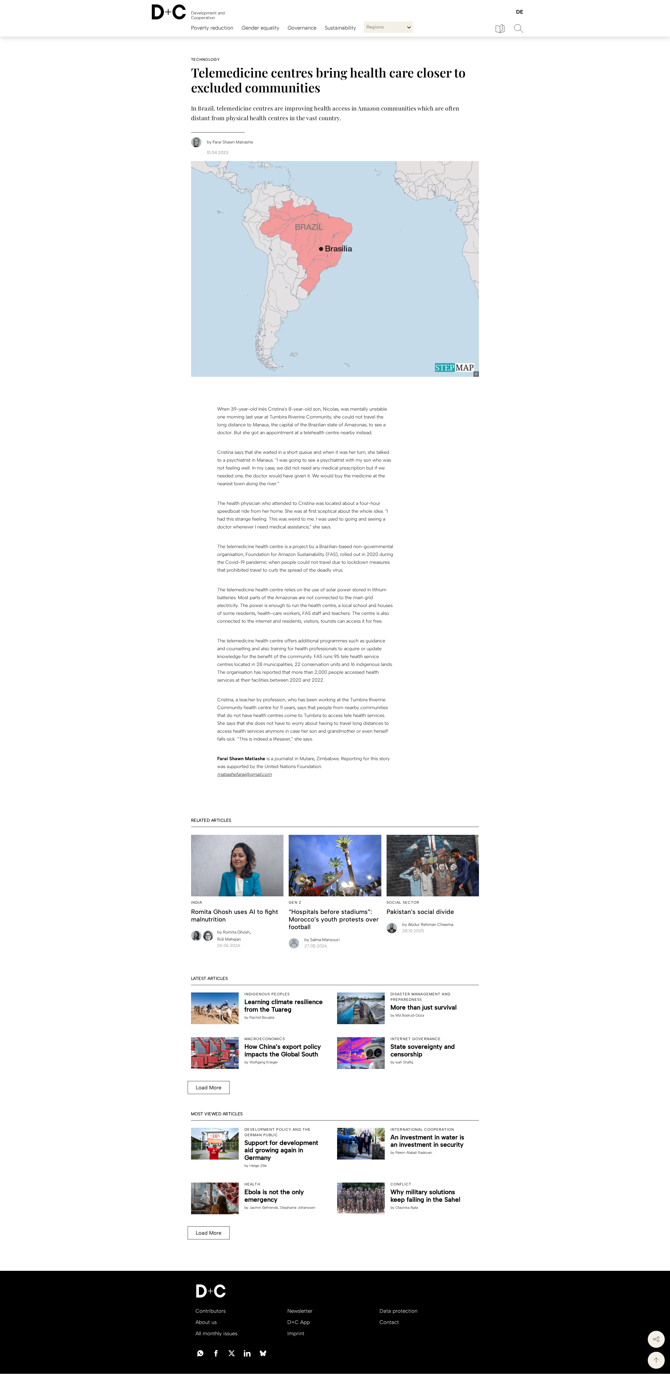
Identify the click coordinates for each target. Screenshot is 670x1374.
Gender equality (260, 28)
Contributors (211, 1311)
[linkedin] (247, 1352)
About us (206, 1322)
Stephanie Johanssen (297, 1207)
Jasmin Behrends (263, 1207)
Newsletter (299, 1311)
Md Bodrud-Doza (409, 1015)
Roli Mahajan (229, 939)
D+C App (298, 1322)
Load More (208, 1087)
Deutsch (519, 12)
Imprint (295, 1333)
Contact (389, 1322)
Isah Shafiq (404, 1062)
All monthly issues (216, 1333)
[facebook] (215, 1352)
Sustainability (340, 28)
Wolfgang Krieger (263, 1062)
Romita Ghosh (234, 932)
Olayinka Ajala (406, 1207)
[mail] (200, 1352)
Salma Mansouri (322, 939)
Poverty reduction (212, 28)
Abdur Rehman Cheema (427, 924)
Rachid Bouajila (261, 1017)
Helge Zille (258, 1165)
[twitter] (231, 1352)
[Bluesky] (263, 1352)
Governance (302, 28)
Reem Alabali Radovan (413, 1152)
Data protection (398, 1311)
